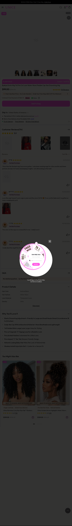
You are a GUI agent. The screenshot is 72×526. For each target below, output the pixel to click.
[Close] (50, 241)
